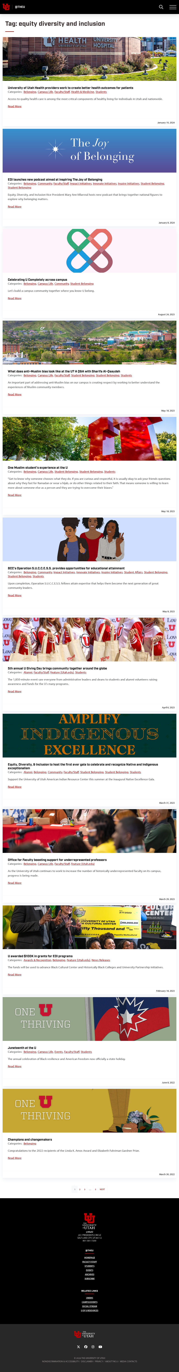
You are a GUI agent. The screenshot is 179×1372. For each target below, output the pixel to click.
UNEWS (89, 1298)
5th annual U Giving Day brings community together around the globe (57, 668)
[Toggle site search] (161, 7)
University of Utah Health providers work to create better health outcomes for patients (70, 88)
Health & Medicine (82, 91)
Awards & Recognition (37, 960)
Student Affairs (133, 572)
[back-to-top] (175, 1365)
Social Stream (89, 1306)
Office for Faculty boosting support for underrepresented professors (57, 860)
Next (102, 1189)
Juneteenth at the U (22, 1048)
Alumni (28, 672)
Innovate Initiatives (105, 183)
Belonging (30, 91)
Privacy (99, 1361)
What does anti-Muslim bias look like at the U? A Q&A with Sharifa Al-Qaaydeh (64, 371)
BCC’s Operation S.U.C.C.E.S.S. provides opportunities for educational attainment (66, 568)
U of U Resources (89, 1310)
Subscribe (90, 1278)
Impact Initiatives (81, 183)
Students (101, 91)
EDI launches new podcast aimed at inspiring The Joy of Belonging (55, 180)
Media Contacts (128, 1361)
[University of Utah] (89, 1334)
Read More (15, 106)
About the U (111, 1361)
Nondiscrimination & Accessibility (60, 1361)
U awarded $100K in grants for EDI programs (40, 956)
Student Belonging (152, 183)
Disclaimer (87, 1361)
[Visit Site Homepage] (89, 1228)
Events (59, 1051)
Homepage (89, 1257)
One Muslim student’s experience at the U (38, 468)
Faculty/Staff (62, 91)
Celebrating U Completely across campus (37, 280)
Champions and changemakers (30, 1140)
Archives (89, 1274)
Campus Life (45, 91)
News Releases (101, 960)
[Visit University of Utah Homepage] (6, 7)
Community (45, 183)
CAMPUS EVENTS (89, 1302)
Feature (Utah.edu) (62, 672)
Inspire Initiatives (128, 183)
